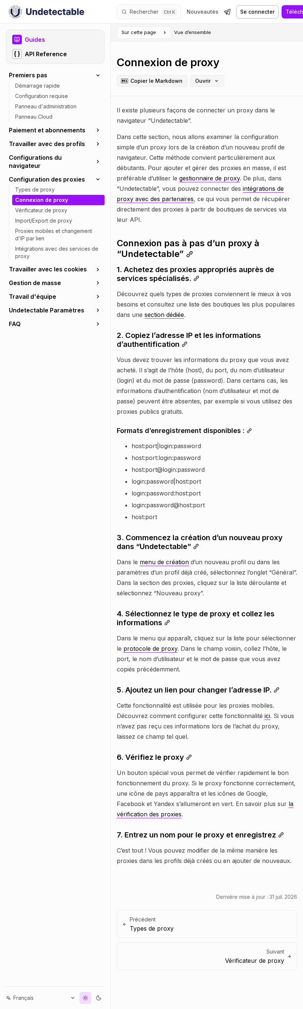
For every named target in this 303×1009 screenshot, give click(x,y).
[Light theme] (80, 998)
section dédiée (164, 314)
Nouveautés (202, 11)
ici (267, 715)
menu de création (164, 562)
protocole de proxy (150, 648)
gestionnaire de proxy (209, 178)
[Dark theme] (93, 998)
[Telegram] (227, 12)
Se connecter (257, 12)
